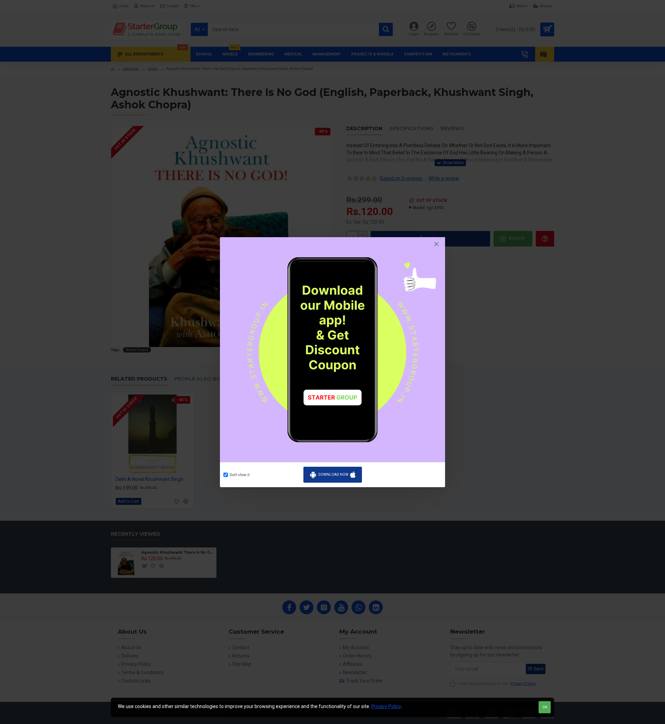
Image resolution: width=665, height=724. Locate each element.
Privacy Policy (386, 706)
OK (544, 707)
